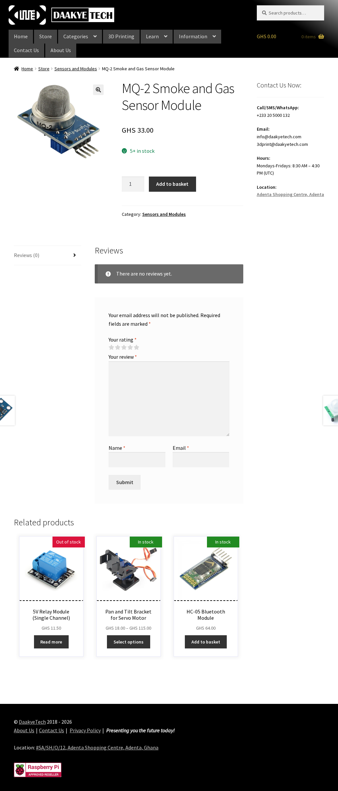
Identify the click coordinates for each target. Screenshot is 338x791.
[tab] (47, 255)
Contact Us (26, 50)
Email (181, 448)
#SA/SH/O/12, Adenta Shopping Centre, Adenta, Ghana (97, 747)
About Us (61, 50)
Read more (51, 642)
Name (117, 448)
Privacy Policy (85, 730)
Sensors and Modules (75, 69)
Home (21, 36)
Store (45, 36)
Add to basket (172, 184)
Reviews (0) (26, 255)
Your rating (123, 339)
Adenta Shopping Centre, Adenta (290, 194)
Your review (123, 356)
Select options (129, 642)
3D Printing (121, 36)
